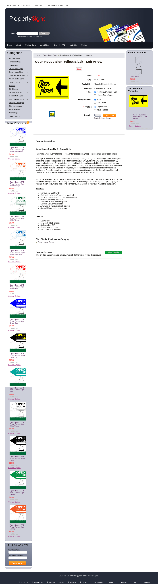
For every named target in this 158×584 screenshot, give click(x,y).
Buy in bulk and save (102, 118)
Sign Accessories (15, 106)
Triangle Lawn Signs (16, 103)
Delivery (124, 582)
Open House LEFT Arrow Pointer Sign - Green (17, 492)
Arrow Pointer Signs (16, 79)
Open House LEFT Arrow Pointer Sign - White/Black (17, 424)
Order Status (25, 5)
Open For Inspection (16, 75)
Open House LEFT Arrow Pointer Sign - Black (17, 458)
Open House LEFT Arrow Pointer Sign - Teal (17, 390)
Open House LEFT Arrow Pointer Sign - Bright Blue (17, 321)
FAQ (135, 582)
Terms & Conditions (56, 582)
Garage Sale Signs (16, 96)
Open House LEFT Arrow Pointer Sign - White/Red (17, 287)
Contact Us (38, 582)
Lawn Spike (134, 76)
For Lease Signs (15, 62)
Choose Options (14, 159)
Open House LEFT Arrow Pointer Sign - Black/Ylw (17, 355)
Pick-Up (112, 582)
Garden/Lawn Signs (16, 99)
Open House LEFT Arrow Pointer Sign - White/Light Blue (17, 252)
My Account (11, 5)
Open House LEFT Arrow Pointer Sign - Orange (17, 527)
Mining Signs (14, 113)
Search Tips (38, 37)
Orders (84, 582)
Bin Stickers (13, 89)
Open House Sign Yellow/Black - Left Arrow (140, 116)
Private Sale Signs (16, 69)
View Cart (38, 5)
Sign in (49, 5)
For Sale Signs (14, 58)
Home (38, 55)
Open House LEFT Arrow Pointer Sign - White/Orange (17, 184)
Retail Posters (14, 116)
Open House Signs (15, 72)
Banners (12, 86)
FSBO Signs (13, 65)
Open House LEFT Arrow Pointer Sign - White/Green (17, 218)
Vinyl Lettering (14, 109)
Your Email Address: (15, 555)
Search (14, 33)
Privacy (73, 582)
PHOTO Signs (14, 82)
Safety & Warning (15, 92)
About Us (24, 582)
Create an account (61, 5)
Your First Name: (14, 550)
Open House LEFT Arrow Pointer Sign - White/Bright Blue (17, 149)
